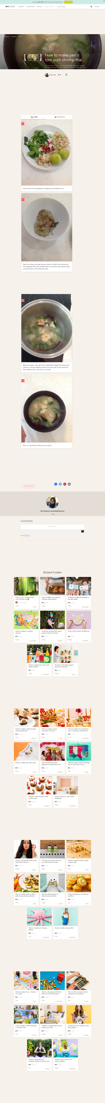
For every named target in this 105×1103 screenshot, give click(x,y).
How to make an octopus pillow (38, 929)
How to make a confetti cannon (24, 632)
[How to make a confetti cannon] (26, 620)
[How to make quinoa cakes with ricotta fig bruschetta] (26, 883)
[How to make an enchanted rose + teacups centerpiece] (78, 717)
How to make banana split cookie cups (38, 797)
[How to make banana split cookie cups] (39, 785)
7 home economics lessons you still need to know (51, 861)
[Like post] (66, 75)
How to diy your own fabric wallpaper (64, 797)
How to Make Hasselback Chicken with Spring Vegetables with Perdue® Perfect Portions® (51, 600)
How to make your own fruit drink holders (39, 666)
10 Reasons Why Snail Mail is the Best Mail (78, 598)
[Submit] (91, 6)
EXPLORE (21, 6)
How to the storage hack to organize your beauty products (78, 993)
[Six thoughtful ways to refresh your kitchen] (52, 883)
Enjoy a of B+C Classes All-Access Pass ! (48, 2)
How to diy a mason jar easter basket (63, 1060)
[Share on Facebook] (55, 484)
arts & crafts (85, 607)
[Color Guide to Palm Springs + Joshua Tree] (26, 1014)
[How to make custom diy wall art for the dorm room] (78, 751)
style (34, 772)
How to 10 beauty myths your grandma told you (26, 861)
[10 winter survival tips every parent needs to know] (52, 620)
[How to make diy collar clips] (26, 751)
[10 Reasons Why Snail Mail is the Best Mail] (78, 586)
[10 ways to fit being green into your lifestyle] (65, 653)
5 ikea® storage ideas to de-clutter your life (52, 1026)
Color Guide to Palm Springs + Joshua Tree (26, 1026)
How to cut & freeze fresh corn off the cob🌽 (24, 598)
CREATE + (40, 6)
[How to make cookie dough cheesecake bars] (26, 717)
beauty (34, 869)
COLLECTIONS (30, 6)
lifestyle (60, 640)
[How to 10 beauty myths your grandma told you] (26, 849)
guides (14, 36)
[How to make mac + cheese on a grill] (26, 980)
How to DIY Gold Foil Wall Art (78, 631)
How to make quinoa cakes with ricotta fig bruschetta (25, 895)
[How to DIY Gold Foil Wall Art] (78, 620)
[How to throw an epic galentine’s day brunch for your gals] (52, 751)
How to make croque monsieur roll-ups (49, 730)
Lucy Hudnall (23, 602)
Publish (82, 531)
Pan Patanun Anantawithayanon (52, 511)
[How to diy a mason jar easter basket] (65, 1048)
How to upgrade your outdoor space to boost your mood (39, 1061)
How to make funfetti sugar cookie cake (78, 861)
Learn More (68, 2)
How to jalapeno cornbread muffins (78, 895)
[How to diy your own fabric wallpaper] (65, 785)
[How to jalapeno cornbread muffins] (78, 883)
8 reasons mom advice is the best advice (78, 1026)
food (34, 607)
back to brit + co (51, 6)
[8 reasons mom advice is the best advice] (78, 1014)
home (73, 674)
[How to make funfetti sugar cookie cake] (78, 849)
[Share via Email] (69, 484)
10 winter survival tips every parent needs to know (51, 632)
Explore (7, 36)
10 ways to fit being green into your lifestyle (64, 666)
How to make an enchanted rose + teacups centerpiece (78, 730)
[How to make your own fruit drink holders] (39, 653)
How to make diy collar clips (25, 763)
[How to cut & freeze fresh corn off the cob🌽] (26, 586)
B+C (47, 602)
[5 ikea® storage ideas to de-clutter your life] (52, 1014)
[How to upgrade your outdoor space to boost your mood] (39, 1048)
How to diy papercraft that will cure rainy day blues (51, 993)
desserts (34, 738)
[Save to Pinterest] (64, 484)
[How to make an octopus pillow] (39, 916)
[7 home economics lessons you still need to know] (52, 849)
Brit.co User (53, 75)
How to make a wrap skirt (64, 928)
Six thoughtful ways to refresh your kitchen (50, 895)
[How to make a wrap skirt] (65, 916)
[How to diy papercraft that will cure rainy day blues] (52, 980)
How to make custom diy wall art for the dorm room (78, 763)
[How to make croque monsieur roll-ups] (52, 717)
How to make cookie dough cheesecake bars (25, 730)
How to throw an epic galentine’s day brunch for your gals (51, 764)
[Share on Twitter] (60, 484)
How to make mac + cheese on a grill (25, 993)
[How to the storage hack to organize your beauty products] (78, 980)
